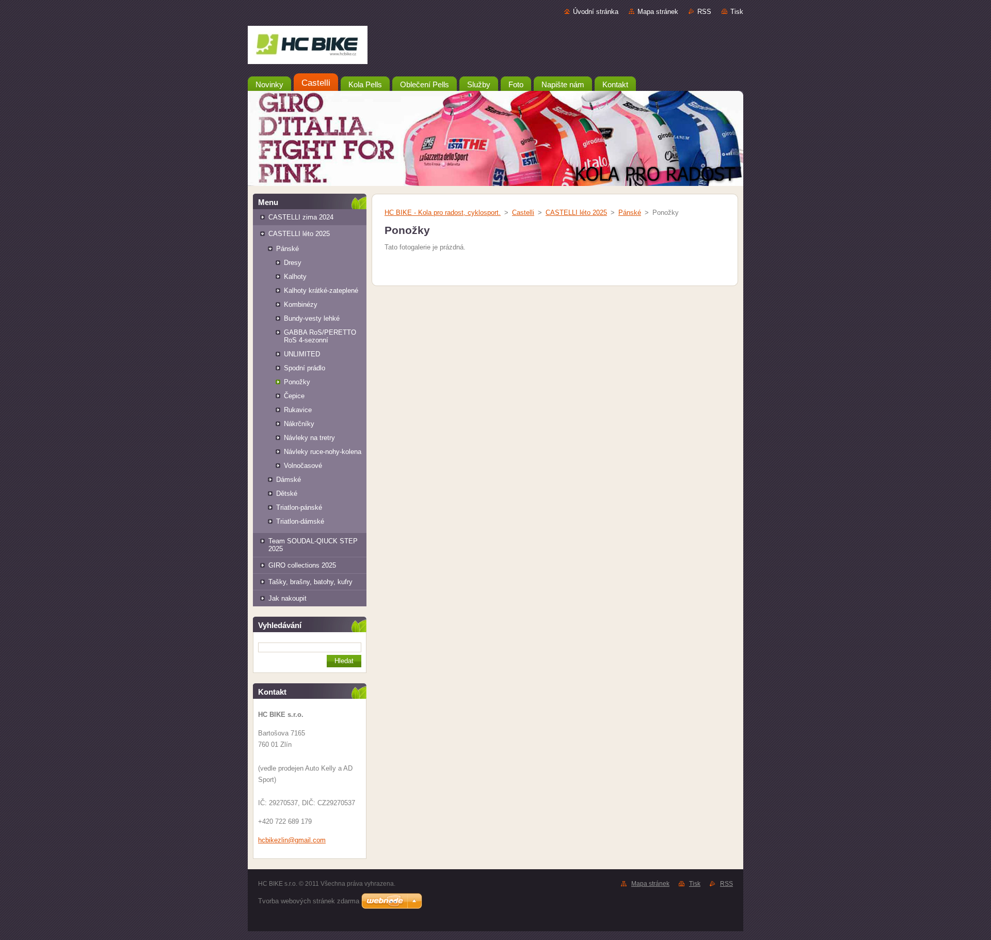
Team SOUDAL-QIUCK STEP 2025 (313, 545)
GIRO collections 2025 (302, 565)
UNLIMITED (302, 354)
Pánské (287, 249)
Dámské (288, 479)
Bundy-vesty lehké (312, 318)
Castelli (523, 212)
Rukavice (298, 410)
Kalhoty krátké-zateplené (321, 290)
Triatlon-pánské (299, 507)
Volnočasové (303, 465)
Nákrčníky (299, 424)
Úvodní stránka (595, 11)
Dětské (286, 493)
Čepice (294, 396)
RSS (704, 11)
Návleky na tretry (309, 438)
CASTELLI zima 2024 (300, 217)
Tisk (736, 11)
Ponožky (297, 382)
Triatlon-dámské (300, 521)
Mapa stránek (657, 11)
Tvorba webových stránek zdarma (308, 901)
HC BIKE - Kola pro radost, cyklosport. (443, 212)
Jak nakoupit (287, 598)
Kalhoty (295, 276)
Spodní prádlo (304, 368)
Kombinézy (300, 304)
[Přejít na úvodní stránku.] (495, 47)
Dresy (292, 263)
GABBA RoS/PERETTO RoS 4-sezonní (320, 336)
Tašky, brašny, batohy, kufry (310, 582)
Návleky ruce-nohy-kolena (322, 452)
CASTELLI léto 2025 (299, 234)
